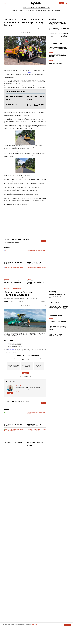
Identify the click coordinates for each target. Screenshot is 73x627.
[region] (36, 625)
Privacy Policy (34, 624)
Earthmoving (57, 10)
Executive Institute (30, 10)
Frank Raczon (7, 301)
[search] (7, 3)
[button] (5, 3)
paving (29, 72)
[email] (29, 32)
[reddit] (27, 32)
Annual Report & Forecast (18, 10)
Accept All (67, 624)
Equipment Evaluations (41, 10)
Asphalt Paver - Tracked (9, 16)
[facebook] (21, 32)
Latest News (50, 10)
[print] (45, 32)
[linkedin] (23, 32)
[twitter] (25, 32)
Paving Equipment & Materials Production (12, 288)
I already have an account (25, 376)
